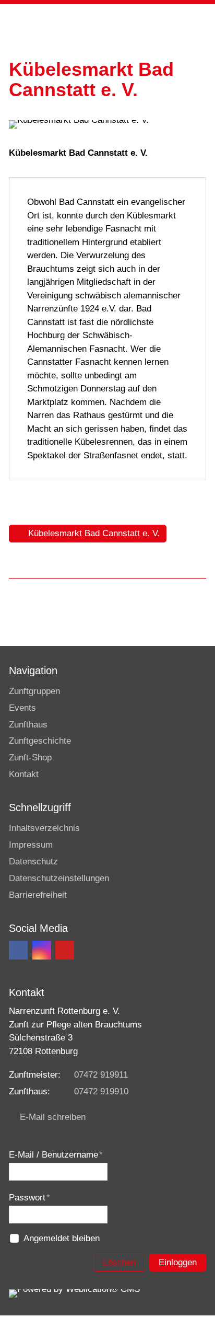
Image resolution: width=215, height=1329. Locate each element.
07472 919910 (101, 1091)
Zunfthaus (28, 725)
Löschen (119, 1262)
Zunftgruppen (34, 691)
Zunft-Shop (30, 757)
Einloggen (178, 1262)
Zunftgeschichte (40, 741)
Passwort (29, 1198)
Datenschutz (33, 861)
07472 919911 (101, 1075)
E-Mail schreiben (53, 1117)
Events (22, 708)
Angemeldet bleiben (61, 1238)
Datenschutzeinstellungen (59, 878)
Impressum (31, 845)
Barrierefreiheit (38, 895)
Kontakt (24, 774)
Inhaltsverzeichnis (44, 828)
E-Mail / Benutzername (56, 1155)
